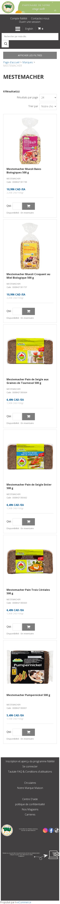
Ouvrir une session (29, 22)
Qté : (9, 205)
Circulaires (30, 783)
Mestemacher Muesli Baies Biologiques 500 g (24, 170)
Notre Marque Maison (30, 788)
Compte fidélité (18, 18)
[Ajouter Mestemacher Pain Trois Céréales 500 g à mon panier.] (28, 627)
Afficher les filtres (30, 55)
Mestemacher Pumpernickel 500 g (28, 695)
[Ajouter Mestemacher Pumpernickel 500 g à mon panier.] (28, 732)
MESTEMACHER (13, 178)
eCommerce (24, 902)
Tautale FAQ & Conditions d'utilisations (30, 771)
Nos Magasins (30, 809)
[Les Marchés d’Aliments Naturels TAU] (30, 7)
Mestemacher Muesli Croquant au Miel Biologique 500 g (28, 275)
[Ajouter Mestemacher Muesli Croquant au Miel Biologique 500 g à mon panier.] (28, 311)
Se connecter (30, 766)
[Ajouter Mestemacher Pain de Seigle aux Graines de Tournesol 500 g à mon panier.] (28, 416)
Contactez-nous (40, 18)
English (29, 28)
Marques (27, 62)
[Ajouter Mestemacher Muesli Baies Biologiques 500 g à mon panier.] (28, 206)
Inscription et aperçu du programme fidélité (30, 761)
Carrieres (30, 814)
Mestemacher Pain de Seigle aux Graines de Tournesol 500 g (27, 381)
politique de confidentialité (30, 804)
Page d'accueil (11, 62)
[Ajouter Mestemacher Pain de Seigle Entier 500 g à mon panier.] (28, 521)
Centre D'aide (30, 799)
